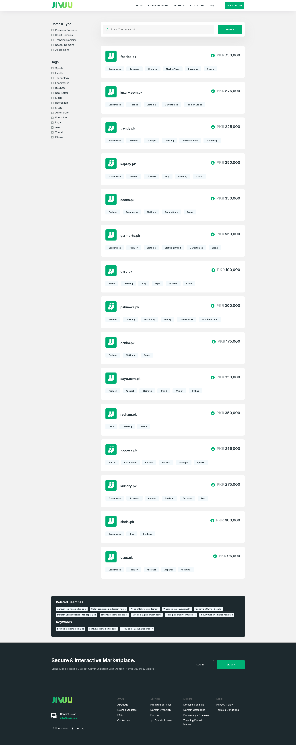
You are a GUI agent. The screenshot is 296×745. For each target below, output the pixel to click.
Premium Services (160, 704)
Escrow (154, 715)
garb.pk (126, 271)
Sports (59, 68)
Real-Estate (61, 92)
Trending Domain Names (193, 722)
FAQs (120, 715)
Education (61, 117)
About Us (179, 5)
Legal (58, 122)
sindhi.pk (127, 521)
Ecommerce (62, 82)
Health (59, 73)
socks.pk (127, 200)
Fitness (59, 137)
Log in (200, 664)
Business (60, 87)
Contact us (123, 720)
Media (58, 97)
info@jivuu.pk (68, 718)
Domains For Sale (193, 704)
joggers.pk (128, 450)
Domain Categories (194, 709)
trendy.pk (127, 128)
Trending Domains (65, 39)
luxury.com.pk (131, 92)
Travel (59, 132)
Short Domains (64, 35)
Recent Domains (64, 44)
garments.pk (130, 235)
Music (58, 107)
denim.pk (127, 343)
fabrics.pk (128, 56)
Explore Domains (158, 5)
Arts (57, 127)
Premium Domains (66, 30)
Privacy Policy (224, 704)
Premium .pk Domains (196, 715)
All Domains (62, 49)
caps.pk (126, 557)
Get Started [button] (234, 5)
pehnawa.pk (129, 307)
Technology (62, 78)
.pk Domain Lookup (161, 720)
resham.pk (128, 414)
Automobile (62, 112)
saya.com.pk (130, 378)
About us (122, 704)
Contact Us (197, 5)
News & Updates (127, 709)
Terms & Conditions (227, 709)
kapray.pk (128, 164)
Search (230, 29)
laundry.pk (128, 486)
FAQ (212, 5)
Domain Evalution (160, 709)
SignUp (231, 664)
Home (139, 5)
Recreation (61, 102)
